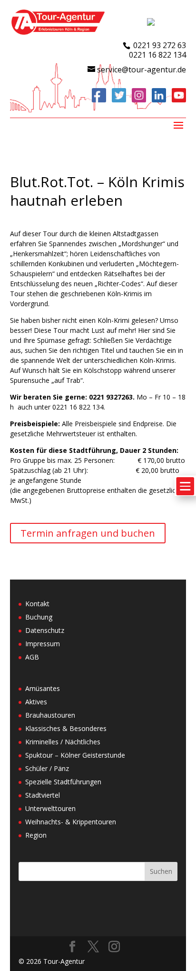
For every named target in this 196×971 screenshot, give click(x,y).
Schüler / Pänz (47, 768)
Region (36, 835)
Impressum (42, 643)
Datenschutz (44, 630)
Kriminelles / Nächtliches (62, 741)
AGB (32, 656)
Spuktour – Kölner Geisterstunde (75, 755)
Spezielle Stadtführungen (63, 781)
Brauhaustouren (50, 715)
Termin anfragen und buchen (87, 533)
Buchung (38, 616)
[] (185, 501)
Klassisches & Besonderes (66, 728)
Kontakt (37, 603)
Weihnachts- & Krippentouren (70, 821)
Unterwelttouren (50, 808)
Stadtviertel (42, 795)
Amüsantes (42, 688)
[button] (17, 954)
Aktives (36, 701)
